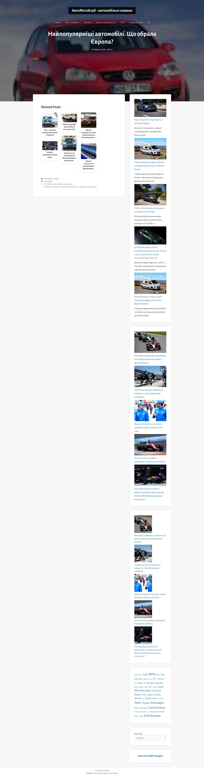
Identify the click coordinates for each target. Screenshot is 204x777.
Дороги (140, 716)
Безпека (137, 712)
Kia (150, 687)
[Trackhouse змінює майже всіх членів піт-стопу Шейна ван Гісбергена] (150, 377)
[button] (148, 22)
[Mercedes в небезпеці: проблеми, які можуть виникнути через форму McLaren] (150, 343)
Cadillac (162, 675)
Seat (143, 698)
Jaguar (141, 687)
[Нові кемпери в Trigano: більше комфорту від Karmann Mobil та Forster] (150, 149)
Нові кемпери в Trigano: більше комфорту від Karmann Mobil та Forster (149, 165)
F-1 (155, 678)
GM (144, 683)
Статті (122, 22)
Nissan (137, 694)
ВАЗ (148, 711)
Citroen (146, 679)
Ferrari (161, 679)
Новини (58, 22)
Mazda (160, 687)
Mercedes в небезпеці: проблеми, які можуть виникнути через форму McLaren (150, 359)
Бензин (143, 712)
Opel (144, 695)
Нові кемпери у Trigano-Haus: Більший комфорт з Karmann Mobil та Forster (148, 300)
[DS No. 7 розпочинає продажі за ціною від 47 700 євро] (150, 195)
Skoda (148, 698)
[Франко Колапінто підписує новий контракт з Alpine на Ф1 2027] (150, 411)
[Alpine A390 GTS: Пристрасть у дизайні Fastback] (150, 108)
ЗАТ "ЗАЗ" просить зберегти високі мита (58, 184)
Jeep (146, 687)
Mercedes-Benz (142, 690)
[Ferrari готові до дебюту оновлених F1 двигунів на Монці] (150, 445)
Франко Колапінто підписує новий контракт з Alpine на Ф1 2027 (148, 427)
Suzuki (161, 698)
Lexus (154, 687)
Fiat (135, 683)
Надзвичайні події (136, 22)
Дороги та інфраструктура (106, 22)
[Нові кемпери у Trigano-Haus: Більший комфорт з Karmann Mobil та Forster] (150, 284)
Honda (150, 683)
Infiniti (136, 687)
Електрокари (152, 715)
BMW (152, 674)
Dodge (151, 679)
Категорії (138, 734)
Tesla (137, 702)
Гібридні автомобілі (157, 712)
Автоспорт (87, 22)
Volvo (136, 708)
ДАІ (136, 716)
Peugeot (150, 695)
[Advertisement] (102, 68)
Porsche (157, 695)
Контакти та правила (102, 770)
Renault (137, 698)
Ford (140, 683)
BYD (157, 675)
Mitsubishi (156, 691)
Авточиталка (157, 707)
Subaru (155, 698)
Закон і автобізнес (72, 22)
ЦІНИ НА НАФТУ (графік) (150, 756)
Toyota (145, 702)
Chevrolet (138, 679)
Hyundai (158, 683)
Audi (145, 674)
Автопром (144, 708)
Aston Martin (138, 674)
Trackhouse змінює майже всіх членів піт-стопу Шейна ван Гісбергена (148, 393)
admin (110, 49)
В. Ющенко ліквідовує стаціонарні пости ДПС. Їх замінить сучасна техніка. (70, 187)
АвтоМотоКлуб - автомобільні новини (102, 11)
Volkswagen (48, 179)
